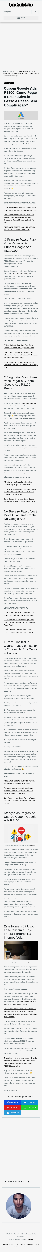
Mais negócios (8, 83)
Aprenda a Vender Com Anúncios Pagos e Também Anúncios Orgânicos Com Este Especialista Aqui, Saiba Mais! (19, 790)
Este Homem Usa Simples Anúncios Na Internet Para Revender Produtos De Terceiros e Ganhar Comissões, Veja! (21, 354)
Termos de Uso (13, 1244)
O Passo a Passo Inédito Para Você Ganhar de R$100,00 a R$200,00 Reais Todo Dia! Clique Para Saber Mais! (20, 491)
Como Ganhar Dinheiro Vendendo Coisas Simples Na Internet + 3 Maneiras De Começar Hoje (21, 364)
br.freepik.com (32, 845)
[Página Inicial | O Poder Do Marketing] (21, 5)
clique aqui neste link (19, 274)
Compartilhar (13, 1102)
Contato (5, 1244)
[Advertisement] (21, 44)
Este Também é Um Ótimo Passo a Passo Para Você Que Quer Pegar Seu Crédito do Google (19, 800)
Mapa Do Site (24, 1247)
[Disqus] (21, 1145)
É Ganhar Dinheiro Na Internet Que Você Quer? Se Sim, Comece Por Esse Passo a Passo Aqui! (19, 622)
